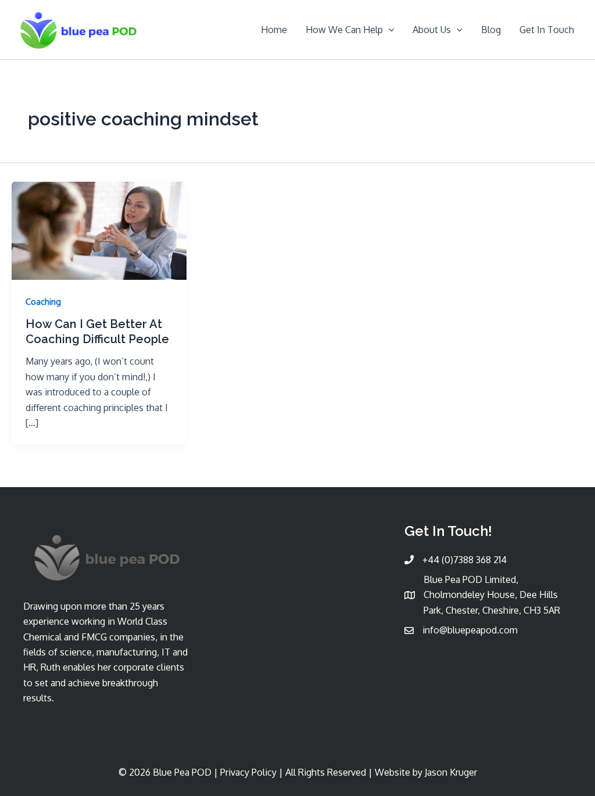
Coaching (43, 302)
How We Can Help (344, 29)
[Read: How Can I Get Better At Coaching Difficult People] (99, 230)
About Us (432, 29)
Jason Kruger (451, 772)
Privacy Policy (248, 772)
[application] (389, 29)
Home (274, 29)
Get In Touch (546, 29)
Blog (491, 29)
